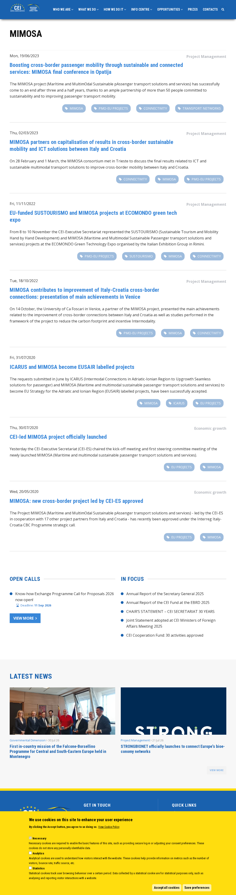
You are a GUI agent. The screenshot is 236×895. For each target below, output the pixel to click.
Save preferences (196, 887)
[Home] (25, 7)
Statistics (38, 868)
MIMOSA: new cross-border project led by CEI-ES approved (76, 501)
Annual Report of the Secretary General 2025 (165, 593)
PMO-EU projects (113, 108)
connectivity (155, 108)
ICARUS (179, 403)
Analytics (38, 853)
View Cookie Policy (108, 827)
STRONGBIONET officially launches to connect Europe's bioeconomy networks (173, 749)
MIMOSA (76, 108)
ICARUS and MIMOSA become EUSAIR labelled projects (72, 367)
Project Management (206, 56)
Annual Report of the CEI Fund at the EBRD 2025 (167, 602)
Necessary (39, 838)
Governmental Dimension (28, 740)
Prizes (193, 9)
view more (217, 770)
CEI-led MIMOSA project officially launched (58, 437)
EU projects (210, 403)
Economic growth (210, 428)
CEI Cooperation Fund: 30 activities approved (164, 635)
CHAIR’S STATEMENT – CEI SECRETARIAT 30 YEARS (170, 611)
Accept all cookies (167, 887)
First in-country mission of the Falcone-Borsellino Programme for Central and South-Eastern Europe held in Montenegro (58, 751)
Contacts (210, 9)
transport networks (202, 108)
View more (23, 618)
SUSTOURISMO (141, 256)
